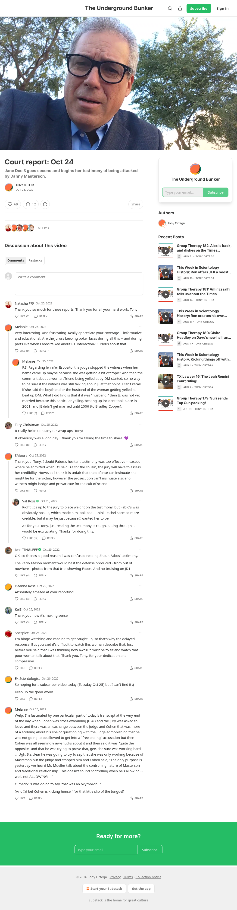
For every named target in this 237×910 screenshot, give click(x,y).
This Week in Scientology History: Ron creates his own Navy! (200, 313)
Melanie (21, 326)
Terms (128, 877)
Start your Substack (106, 888)
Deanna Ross (25, 586)
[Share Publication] (180, 8)
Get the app (141, 888)
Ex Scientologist (27, 678)
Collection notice (148, 877)
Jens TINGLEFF (26, 549)
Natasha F (23, 303)
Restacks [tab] (35, 260)
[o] (165, 251)
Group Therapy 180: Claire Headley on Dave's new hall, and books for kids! (204, 335)
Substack (96, 900)
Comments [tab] (15, 260)
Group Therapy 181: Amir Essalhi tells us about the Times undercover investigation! (203, 291)
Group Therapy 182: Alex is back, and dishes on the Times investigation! (204, 248)
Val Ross (28, 501)
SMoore (21, 455)
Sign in (223, 8)
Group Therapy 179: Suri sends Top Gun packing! (202, 400)
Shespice (22, 632)
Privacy (115, 877)
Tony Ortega (25, 185)
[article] (195, 251)
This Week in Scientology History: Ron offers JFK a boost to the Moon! (202, 270)
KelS (18, 609)
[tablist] (25, 260)
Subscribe (198, 8)
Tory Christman (27, 424)
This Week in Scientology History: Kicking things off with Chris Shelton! (203, 357)
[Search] (170, 8)
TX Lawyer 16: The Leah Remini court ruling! (203, 378)
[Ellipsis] (141, 303)
